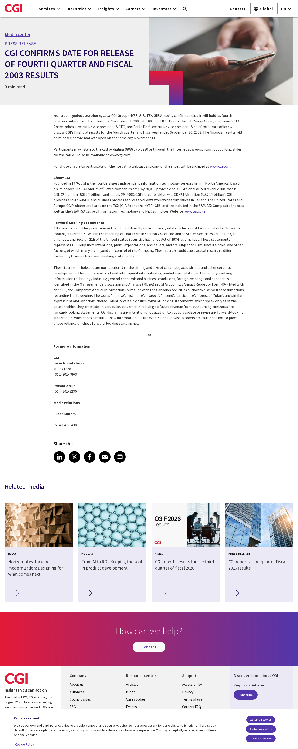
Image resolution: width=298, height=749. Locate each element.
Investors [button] (162, 8)
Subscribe (246, 695)
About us (77, 684)
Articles (132, 684)
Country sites (80, 699)
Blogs (130, 691)
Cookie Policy (24, 744)
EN (284, 8)
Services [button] (47, 8)
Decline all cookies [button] (261, 738)
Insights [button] (106, 8)
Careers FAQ (191, 706)
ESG (73, 706)
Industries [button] (76, 8)
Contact (238, 8)
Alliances (77, 691)
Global (266, 8)
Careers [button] (133, 8)
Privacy (187, 691)
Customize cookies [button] (261, 729)
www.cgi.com (220, 166)
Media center (17, 34)
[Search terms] (185, 9)
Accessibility (192, 684)
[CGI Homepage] (13, 8)
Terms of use (192, 699)
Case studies (136, 699)
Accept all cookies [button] (260, 719)
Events (131, 706)
